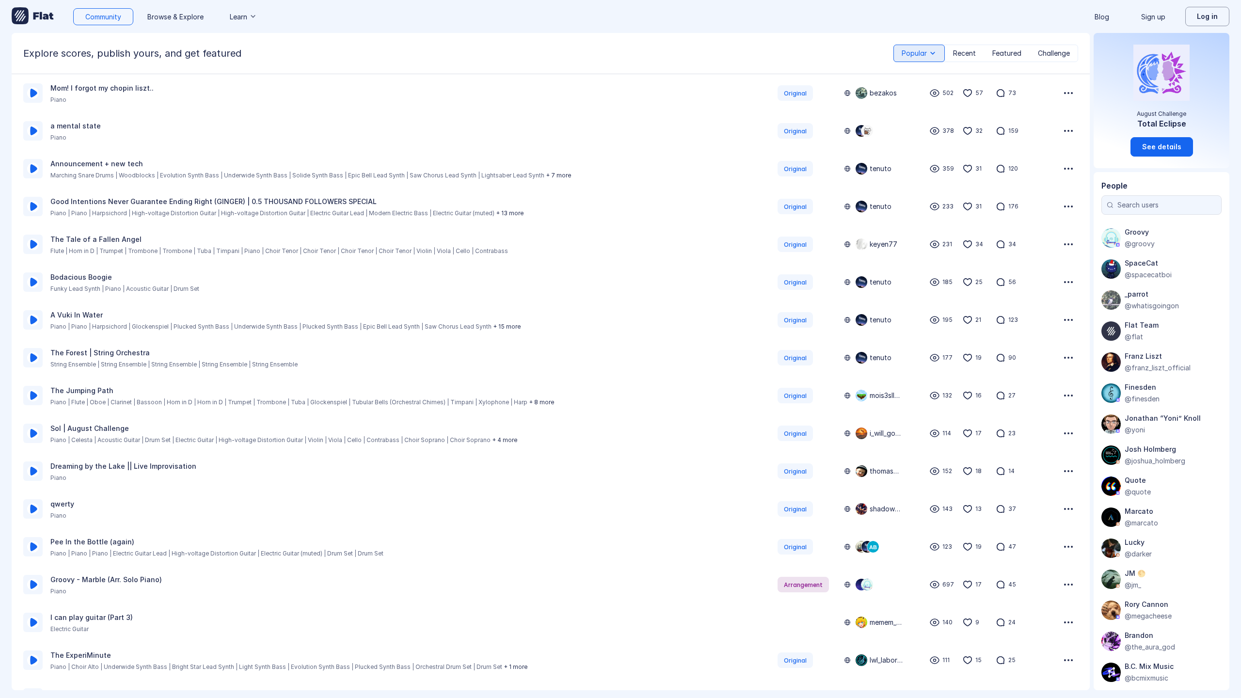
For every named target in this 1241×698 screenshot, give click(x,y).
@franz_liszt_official (1158, 368)
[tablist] (985, 53)
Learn (238, 17)
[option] (551, 93)
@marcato (1141, 523)
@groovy (1140, 243)
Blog (1102, 17)
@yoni (1135, 430)
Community (103, 17)
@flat (1134, 337)
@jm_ (1133, 585)
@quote (1138, 492)
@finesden (1142, 399)
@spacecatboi (1148, 274)
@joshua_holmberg (1155, 461)
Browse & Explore (175, 17)
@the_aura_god (1150, 647)
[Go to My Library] (33, 16)
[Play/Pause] (33, 93)
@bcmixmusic (1146, 678)
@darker (1138, 554)
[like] (967, 93)
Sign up (1153, 17)
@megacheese (1148, 616)
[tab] (919, 53)
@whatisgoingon (1152, 305)
